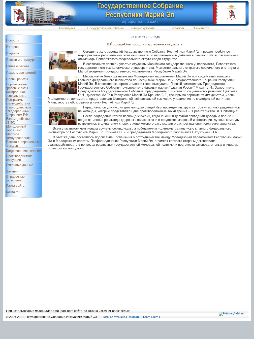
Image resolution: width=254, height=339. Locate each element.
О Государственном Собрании (105, 28)
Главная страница (114, 316)
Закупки (12, 171)
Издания (12, 53)
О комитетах (201, 28)
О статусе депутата (142, 28)
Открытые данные (19, 165)
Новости (12, 40)
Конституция (67, 28)
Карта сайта (15, 185)
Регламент (177, 28)
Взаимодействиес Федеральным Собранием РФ (18, 111)
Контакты (13, 192)
